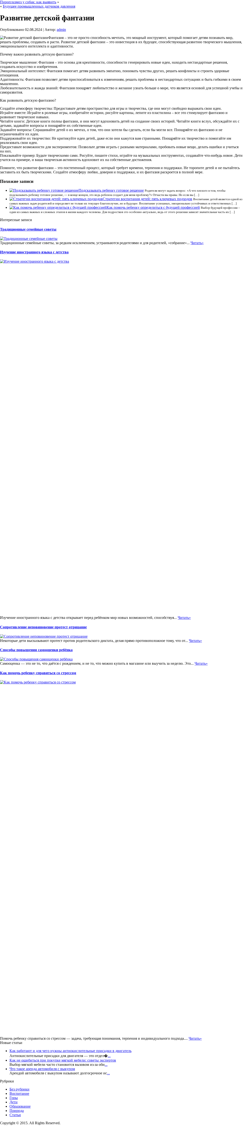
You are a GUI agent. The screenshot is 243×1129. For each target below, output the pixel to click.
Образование (20, 1106)
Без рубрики (19, 1089)
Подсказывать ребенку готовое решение (111, 190)
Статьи (15, 1115)
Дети (13, 1102)
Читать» (197, 243)
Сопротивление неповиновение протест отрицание (43, 627)
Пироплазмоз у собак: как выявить (28, 2)
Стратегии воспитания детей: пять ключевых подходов (147, 199)
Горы (13, 1098)
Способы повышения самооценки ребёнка (36, 650)
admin (61, 30)
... (109, 1056)
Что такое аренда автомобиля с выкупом (42, 1069)
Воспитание (19, 1093)
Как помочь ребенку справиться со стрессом (38, 673)
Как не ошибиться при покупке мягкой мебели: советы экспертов (62, 1060)
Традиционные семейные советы (28, 229)
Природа (16, 1111)
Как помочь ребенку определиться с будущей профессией (153, 207)
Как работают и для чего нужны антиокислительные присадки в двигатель (70, 1051)
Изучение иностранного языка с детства (34, 252)
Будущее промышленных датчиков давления (39, 6)
